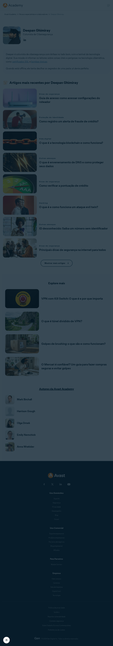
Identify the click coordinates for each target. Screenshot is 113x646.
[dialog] (56, 323)
